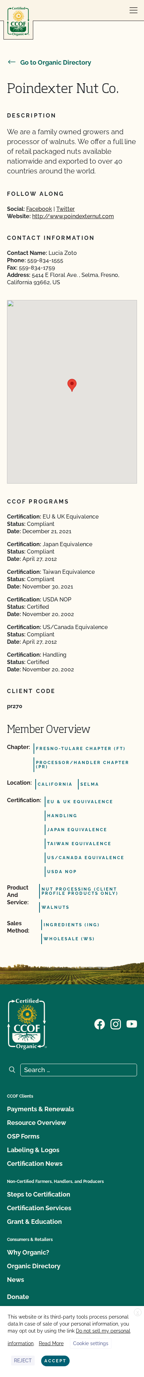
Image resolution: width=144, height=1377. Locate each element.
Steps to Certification (38, 1194)
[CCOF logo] (18, 21)
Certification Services (39, 1208)
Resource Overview (36, 1122)
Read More (51, 1343)
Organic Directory (33, 1266)
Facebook (39, 209)
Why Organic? (28, 1252)
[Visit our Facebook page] (99, 1023)
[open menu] (134, 10)
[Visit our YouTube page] (132, 1023)
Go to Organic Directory (55, 62)
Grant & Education (34, 1221)
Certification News (35, 1163)
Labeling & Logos (33, 1150)
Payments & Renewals (40, 1109)
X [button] (137, 1312)
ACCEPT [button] (55, 1360)
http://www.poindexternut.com (73, 216)
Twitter (65, 209)
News (15, 1279)
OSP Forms (23, 1136)
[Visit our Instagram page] (115, 1023)
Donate (18, 1296)
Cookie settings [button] (90, 1343)
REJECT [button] (23, 1360)
